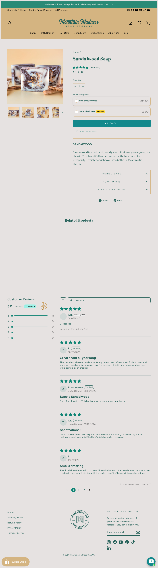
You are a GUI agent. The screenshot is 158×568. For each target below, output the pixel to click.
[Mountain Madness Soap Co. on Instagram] (109, 542)
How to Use (112, 182)
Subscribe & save (91, 111)
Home (76, 52)
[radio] (76, 101)
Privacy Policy (14, 528)
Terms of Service (16, 533)
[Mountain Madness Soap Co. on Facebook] (115, 542)
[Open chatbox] (151, 561)
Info (125, 32)
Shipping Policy (15, 517)
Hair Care (64, 32)
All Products (61, 10)
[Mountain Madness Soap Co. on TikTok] (133, 542)
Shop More (80, 32)
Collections (97, 32)
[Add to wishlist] (11, 234)
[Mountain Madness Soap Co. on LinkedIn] (109, 548)
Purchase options (81, 94)
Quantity (77, 80)
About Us (113, 32)
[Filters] (63, 300)
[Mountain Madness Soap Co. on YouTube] (121, 542)
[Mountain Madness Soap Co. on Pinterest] (127, 542)
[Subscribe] (138, 532)
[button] (81, 67)
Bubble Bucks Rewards (40, 10)
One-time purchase (88, 101)
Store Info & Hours (16, 10)
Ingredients (111, 174)
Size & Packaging (112, 189)
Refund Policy (14, 522)
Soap (33, 32)
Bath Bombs (47, 32)
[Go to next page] (90, 490)
